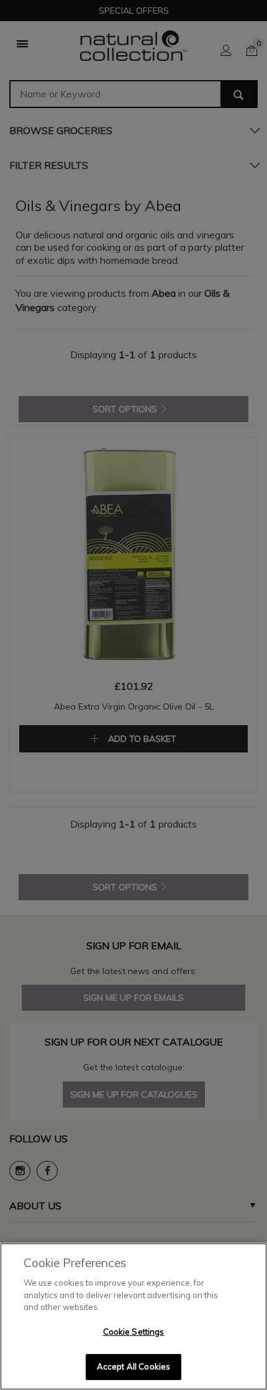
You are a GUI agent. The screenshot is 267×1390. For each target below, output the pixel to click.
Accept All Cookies (133, 1366)
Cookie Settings (134, 1332)
